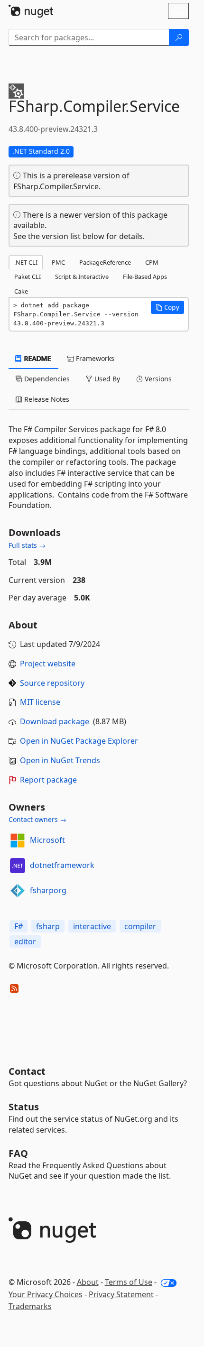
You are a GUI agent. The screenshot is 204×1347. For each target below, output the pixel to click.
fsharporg (48, 890)
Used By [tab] (106, 378)
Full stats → (27, 545)
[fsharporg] (17, 890)
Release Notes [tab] (45, 399)
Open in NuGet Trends (60, 760)
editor (25, 941)
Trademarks (30, 1306)
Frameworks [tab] (94, 358)
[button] (167, 307)
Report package (48, 780)
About (88, 1282)
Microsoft (47, 840)
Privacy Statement (121, 1294)
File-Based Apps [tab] (145, 276)
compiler (140, 926)
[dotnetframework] (17, 865)
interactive (92, 926)
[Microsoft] (17, 840)
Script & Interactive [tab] (82, 276)
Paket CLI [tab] (27, 276)
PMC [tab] (58, 262)
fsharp (48, 926)
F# (18, 926)
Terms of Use (128, 1282)
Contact (27, 1071)
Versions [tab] (157, 378)
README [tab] (36, 358)
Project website (47, 663)
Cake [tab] (21, 291)
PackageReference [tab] (105, 262)
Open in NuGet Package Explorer (79, 741)
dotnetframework (62, 865)
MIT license (40, 702)
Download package (54, 721)
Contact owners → (37, 819)
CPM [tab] (151, 262)
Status (24, 1106)
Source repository (52, 683)
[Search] (179, 37)
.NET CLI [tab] (25, 262)
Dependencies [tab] (46, 378)
